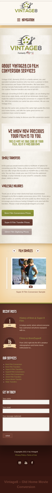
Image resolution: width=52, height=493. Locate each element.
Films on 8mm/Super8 (30, 338)
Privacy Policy (20, 455)
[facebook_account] (32, 462)
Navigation (28, 20)
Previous (14, 251)
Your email (7, 407)
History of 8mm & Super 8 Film (32, 319)
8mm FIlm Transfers (12, 367)
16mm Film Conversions (14, 374)
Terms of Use (32, 455)
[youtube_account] (26, 462)
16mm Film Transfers (13, 377)
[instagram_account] (19, 462)
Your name (7, 399)
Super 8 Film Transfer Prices (17, 222)
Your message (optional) (12, 416)
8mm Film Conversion (13, 364)
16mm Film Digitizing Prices (17, 232)
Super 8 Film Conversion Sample (26, 292)
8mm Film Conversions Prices (18, 213)
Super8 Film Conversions (15, 372)
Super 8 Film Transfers (13, 369)
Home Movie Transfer (13, 379)
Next (38, 251)
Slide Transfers (11, 382)
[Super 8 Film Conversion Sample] (26, 273)
